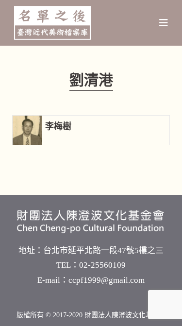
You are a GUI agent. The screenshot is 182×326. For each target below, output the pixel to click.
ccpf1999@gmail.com (106, 280)
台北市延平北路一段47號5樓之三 (103, 250)
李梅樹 (58, 126)
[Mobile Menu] (163, 22)
